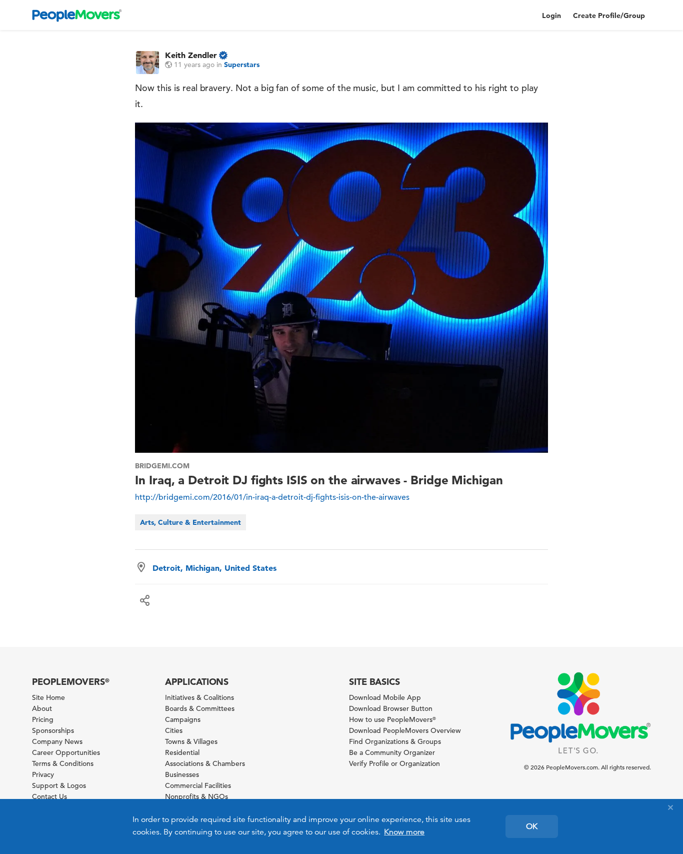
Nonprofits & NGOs (196, 796)
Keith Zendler (191, 55)
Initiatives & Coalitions (199, 697)
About (42, 708)
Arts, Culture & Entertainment (190, 522)
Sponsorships (53, 730)
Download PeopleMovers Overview (405, 730)
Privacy (43, 774)
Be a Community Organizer (392, 752)
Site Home (48, 697)
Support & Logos (59, 785)
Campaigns (182, 719)
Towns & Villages (191, 741)
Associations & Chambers (205, 763)
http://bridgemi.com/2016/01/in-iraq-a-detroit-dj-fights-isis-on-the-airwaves (272, 497)
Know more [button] (404, 832)
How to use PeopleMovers (392, 719)
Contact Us (49, 796)
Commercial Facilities (198, 785)
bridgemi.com (162, 465)
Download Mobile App (385, 697)
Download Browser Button (390, 708)
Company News (57, 741)
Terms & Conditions (63, 763)
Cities (173, 730)
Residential (182, 752)
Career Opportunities (66, 752)
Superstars (242, 64)
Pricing (43, 719)
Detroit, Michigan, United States (214, 568)
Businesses (182, 774)
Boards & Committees (199, 708)
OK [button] (532, 826)
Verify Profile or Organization (394, 763)
